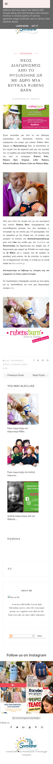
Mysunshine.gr (18, 263)
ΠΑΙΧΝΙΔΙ (16, 364)
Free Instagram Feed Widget (27, 718)
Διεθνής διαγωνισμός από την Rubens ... (21, 517)
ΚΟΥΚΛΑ (7, 364)
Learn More (22, 26)
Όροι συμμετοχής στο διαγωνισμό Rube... (17, 430)
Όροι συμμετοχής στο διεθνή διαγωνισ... (21, 473)
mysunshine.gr (22, 99)
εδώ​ (12, 288)
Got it (35, 26)
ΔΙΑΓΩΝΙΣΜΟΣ (26, 53)
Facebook (41, 242)
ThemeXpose (28, 751)
